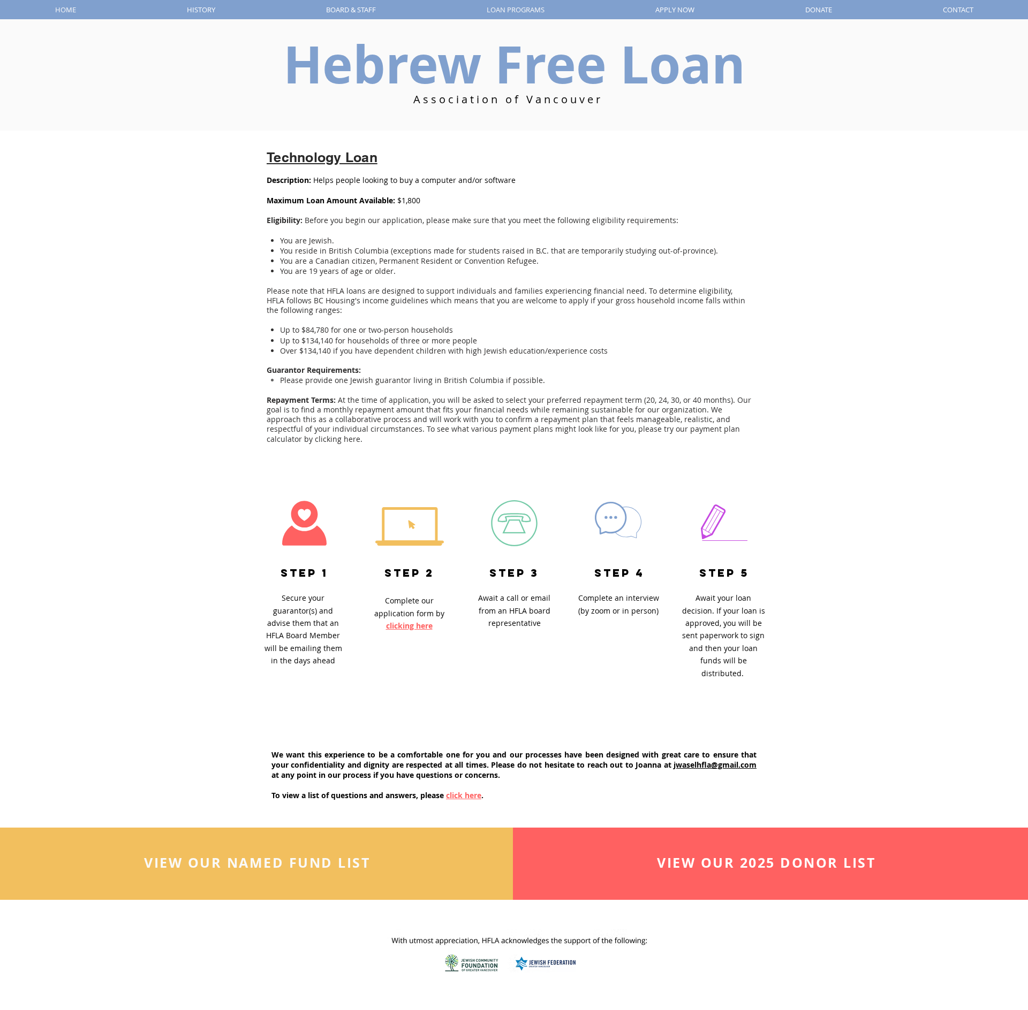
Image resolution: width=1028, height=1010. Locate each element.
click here (463, 795)
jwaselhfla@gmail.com (715, 765)
